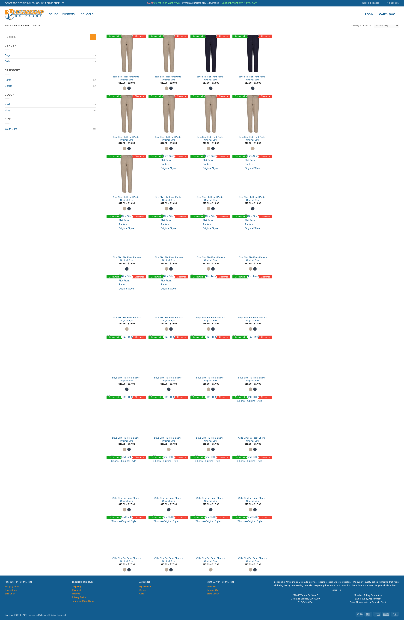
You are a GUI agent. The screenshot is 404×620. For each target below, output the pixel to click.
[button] (369, 14)
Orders (142, 590)
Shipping (76, 586)
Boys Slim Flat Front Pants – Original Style (127, 78)
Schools (87, 14)
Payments (77, 590)
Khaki (8, 104)
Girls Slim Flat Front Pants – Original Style (169, 198)
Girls (7, 61)
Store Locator (213, 593)
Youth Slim (11, 129)
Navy (8, 110)
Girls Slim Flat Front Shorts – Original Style (252, 439)
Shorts (8, 86)
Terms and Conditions (83, 601)
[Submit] (93, 37)
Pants (8, 80)
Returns (76, 593)
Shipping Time (12, 586)
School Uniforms (62, 14)
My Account (145, 586)
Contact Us (212, 590)
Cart (141, 593)
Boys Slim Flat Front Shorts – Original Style (210, 319)
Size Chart (10, 593)
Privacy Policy (79, 597)
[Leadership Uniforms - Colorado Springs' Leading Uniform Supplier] (24, 14)
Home (8, 25)
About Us (211, 586)
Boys (7, 55)
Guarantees (11, 590)
